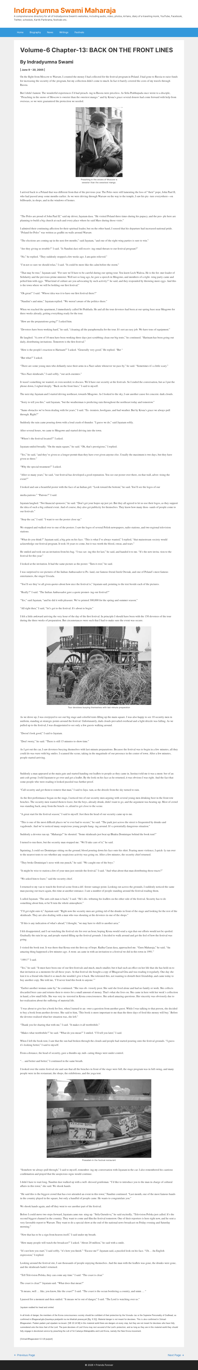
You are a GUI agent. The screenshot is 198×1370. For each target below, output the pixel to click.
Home (20, 32)
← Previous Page (24, 1355)
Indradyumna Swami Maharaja (65, 10)
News (50, 32)
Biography (35, 32)
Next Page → (176, 1355)
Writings (63, 32)
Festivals (79, 32)
